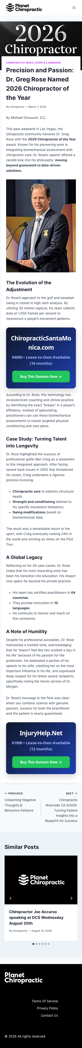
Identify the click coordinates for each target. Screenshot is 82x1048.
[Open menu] (73, 8)
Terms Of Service (45, 1001)
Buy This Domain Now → (41, 376)
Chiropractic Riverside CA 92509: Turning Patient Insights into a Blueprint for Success (61, 807)
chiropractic (17, 106)
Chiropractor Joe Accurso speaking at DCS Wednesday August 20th (36, 918)
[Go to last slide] (11, 898)
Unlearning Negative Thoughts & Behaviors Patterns (20, 802)
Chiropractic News (19, 62)
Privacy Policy (47, 1008)
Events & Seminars (48, 62)
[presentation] (41, 880)
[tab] (33, 944)
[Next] (71, 898)
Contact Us (49, 1015)
